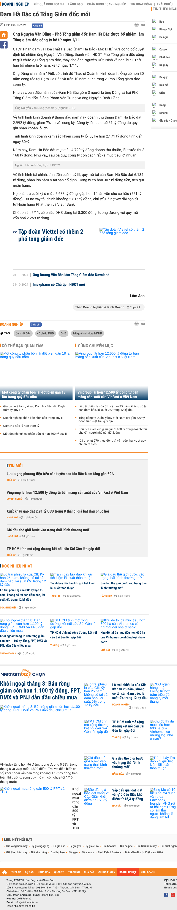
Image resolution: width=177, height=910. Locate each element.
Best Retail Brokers (109, 852)
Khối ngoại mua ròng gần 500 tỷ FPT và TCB (76, 808)
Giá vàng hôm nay (17, 846)
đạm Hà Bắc (23, 333)
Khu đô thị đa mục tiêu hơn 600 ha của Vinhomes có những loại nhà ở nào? (123, 637)
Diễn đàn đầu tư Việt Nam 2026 (144, 852)
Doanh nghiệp (15, 4)
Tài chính (55, 595)
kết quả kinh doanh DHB (87, 333)
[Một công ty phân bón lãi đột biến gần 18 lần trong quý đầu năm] (36, 376)
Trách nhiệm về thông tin (20, 905)
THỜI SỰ (16, 872)
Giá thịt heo (58, 852)
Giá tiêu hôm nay (147, 846)
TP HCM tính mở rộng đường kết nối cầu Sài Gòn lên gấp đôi (53, 549)
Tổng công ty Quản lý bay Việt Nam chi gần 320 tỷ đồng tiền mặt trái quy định (112, 419)
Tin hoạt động (141, 4)
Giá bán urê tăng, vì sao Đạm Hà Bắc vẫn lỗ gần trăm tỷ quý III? (34, 408)
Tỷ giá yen (75, 846)
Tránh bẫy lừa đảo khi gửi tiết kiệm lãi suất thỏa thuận (72, 585)
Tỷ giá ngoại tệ (40, 846)
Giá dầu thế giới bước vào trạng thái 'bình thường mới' (48, 530)
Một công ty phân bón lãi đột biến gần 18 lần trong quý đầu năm (34, 394)
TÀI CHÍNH (74, 872)
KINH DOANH (148, 872)
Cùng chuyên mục (95, 345)
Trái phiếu (164, 4)
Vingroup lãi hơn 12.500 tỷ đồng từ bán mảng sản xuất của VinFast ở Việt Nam (107, 394)
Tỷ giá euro (92, 846)
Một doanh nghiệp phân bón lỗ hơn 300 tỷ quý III (35, 434)
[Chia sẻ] (4, 44)
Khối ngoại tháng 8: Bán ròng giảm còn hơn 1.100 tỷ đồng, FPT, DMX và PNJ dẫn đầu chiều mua (23, 640)
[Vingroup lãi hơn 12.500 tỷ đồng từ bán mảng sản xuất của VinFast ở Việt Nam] (111, 376)
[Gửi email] (143, 25)
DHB (63, 333)
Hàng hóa (12, 517)
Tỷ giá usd (59, 846)
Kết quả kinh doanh (48, 4)
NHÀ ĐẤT (89, 872)
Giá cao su (88, 852)
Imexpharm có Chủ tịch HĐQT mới (59, 285)
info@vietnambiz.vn (26, 902)
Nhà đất (105, 650)
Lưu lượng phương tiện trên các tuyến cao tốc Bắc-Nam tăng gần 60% (60, 474)
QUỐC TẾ (59, 872)
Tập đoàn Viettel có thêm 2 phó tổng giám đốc (50, 235)
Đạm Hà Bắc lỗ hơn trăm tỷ (21, 426)
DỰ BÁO (29, 872)
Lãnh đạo (75, 4)
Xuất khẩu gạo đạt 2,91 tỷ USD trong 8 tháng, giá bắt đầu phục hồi (58, 511)
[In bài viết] (137, 25)
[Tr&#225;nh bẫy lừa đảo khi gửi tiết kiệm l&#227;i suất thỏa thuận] (74, 576)
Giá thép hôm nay (16, 852)
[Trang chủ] (4, 35)
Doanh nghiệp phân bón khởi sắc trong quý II (33, 418)
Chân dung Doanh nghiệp (106, 4)
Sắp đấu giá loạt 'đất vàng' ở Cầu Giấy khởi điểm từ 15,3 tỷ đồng (128, 794)
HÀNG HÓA (44, 872)
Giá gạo (72, 852)
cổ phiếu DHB (45, 333)
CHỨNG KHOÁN (106, 872)
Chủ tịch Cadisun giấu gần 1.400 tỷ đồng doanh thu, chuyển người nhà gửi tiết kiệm (113, 431)
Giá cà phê (126, 846)
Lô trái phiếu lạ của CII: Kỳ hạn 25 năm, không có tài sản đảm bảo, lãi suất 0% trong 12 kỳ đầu (113, 408)
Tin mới (15, 465)
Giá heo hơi (109, 846)
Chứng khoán (8, 653)
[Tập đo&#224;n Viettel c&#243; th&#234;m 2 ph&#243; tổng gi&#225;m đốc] (117, 246)
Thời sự (11, 480)
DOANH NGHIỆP (127, 872)
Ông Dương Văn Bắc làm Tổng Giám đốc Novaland (71, 275)
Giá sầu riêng (39, 852)
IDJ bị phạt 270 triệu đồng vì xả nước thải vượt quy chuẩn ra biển (112, 442)
